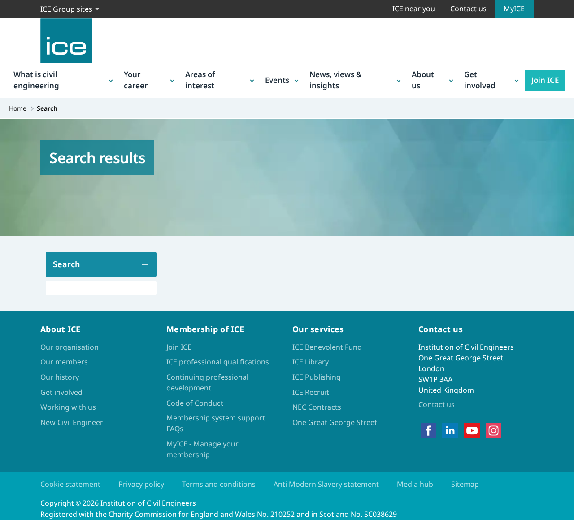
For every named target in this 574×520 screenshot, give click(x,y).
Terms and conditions (219, 484)
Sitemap (465, 484)
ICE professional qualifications (217, 362)
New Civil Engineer (71, 422)
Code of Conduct (194, 403)
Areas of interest (200, 80)
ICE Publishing (316, 377)
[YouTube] (472, 430)
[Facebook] (428, 430)
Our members (64, 362)
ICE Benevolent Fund (327, 347)
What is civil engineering (36, 80)
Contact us (468, 8)
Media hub (415, 484)
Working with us (68, 407)
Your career (136, 80)
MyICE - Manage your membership (202, 449)
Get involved (480, 80)
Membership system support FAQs (215, 423)
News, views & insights (335, 80)
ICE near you (413, 8)
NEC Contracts (316, 407)
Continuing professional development (207, 382)
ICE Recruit (310, 392)
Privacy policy (141, 484)
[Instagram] (493, 430)
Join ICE (545, 80)
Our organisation (69, 347)
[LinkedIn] (450, 430)
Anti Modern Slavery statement (326, 484)
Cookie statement (70, 484)
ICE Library (310, 362)
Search (66, 264)
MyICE (514, 8)
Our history (59, 377)
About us (423, 80)
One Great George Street (334, 422)
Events (277, 80)
